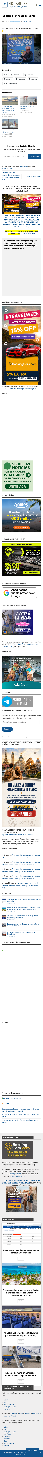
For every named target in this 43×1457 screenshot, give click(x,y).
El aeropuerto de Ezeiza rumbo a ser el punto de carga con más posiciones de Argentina (20, 1110)
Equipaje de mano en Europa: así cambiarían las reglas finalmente (23, 925)
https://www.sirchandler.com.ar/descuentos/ (18, 835)
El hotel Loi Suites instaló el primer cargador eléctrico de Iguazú (21, 1116)
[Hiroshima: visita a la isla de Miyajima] (28, 100)
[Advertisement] (17, 429)
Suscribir (7, 729)
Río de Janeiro (9, 1405)
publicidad (5, 168)
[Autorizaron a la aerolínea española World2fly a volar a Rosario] (10, 100)
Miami (6, 1400)
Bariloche (13, 1414)
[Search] (36, 4)
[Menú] (39, 5)
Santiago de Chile (10, 1407)
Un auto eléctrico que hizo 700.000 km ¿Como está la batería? (20, 1121)
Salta (21, 1414)
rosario (11, 168)
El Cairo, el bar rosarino (33, 176)
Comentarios (11, 903)
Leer (20, 1258)
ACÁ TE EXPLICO (28, 234)
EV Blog (6, 1103)
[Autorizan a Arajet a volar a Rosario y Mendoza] (10, 124)
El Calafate (13, 1416)
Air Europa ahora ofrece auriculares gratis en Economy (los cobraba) (22, 916)
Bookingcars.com (15, 1174)
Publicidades (6, 13)
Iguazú (4, 1416)
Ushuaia (27, 1414)
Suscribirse (35, 156)
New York (7, 1434)
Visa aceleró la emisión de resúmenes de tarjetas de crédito (24, 900)
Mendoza (35, 1414)
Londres (7, 1409)
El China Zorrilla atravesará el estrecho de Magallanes (21, 933)
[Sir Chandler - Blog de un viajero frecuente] (17, 4)
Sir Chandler (27, 21)
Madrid (6, 1402)
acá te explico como (17, 1176)
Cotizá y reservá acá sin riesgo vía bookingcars (19, 389)
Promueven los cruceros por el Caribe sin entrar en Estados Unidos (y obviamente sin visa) (21, 856)
